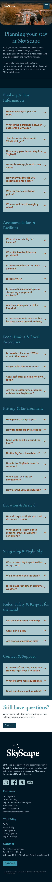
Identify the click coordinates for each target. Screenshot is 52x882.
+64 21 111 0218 (13, 852)
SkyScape (17, 871)
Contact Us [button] (9, 725)
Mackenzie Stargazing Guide (16, 811)
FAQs (5, 824)
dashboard (29, 871)
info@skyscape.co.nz (13, 849)
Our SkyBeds (9, 796)
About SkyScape (10, 805)
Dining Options (10, 833)
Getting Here (9, 830)
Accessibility (8, 827)
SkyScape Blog (10, 836)
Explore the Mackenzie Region (17, 802)
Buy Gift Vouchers (11, 808)
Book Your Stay (10, 799)
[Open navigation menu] (46, 6)
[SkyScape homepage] (23, 5)
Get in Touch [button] (10, 863)
